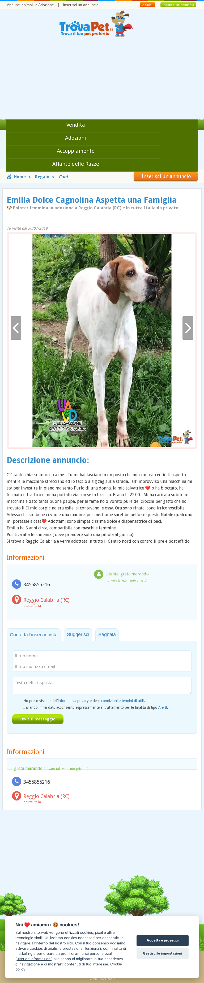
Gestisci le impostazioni (162, 953)
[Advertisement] (102, 79)
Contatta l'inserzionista (34, 634)
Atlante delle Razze (75, 164)
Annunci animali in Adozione (30, 5)
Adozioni (75, 138)
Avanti (187, 328)
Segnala (107, 634)
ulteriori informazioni (34, 959)
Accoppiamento (76, 151)
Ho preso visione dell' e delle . (87, 701)
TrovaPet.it (106, 978)
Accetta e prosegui (162, 940)
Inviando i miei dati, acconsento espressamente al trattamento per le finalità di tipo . (95, 707)
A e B (162, 707)
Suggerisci (78, 634)
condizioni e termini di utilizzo (125, 701)
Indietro (16, 328)
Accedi (147, 4)
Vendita (75, 125)
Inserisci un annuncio (81, 5)
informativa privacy (73, 701)
